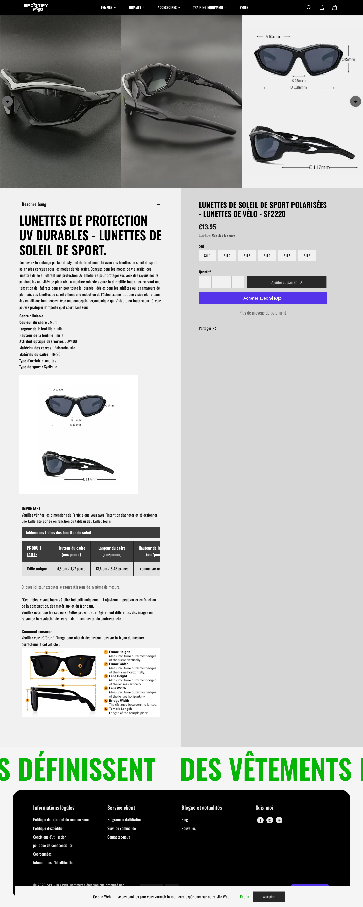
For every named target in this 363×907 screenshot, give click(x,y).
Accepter (269, 896)
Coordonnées (42, 854)
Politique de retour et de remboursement (63, 819)
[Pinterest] (279, 820)
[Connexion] (321, 7)
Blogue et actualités (202, 807)
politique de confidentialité (53, 845)
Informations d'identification (53, 862)
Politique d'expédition (48, 828)
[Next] (355, 101)
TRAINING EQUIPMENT (208, 7)
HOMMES (135, 7)
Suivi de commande (121, 828)
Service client (121, 807)
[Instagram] (269, 820)
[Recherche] (309, 7)
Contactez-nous (118, 837)
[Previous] (7, 101)
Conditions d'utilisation (49, 837)
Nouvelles (189, 828)
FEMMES (106, 7)
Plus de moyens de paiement (262, 312)
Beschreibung (34, 204)
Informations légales (54, 807)
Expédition (205, 235)
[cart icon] (334, 7)
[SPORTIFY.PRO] (36, 7)
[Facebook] (260, 820)
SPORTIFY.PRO (57, 885)
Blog (185, 819)
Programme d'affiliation (124, 819)
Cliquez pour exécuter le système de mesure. (71, 587)
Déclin (244, 897)
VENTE (244, 7)
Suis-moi (264, 807)
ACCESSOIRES (167, 7)
